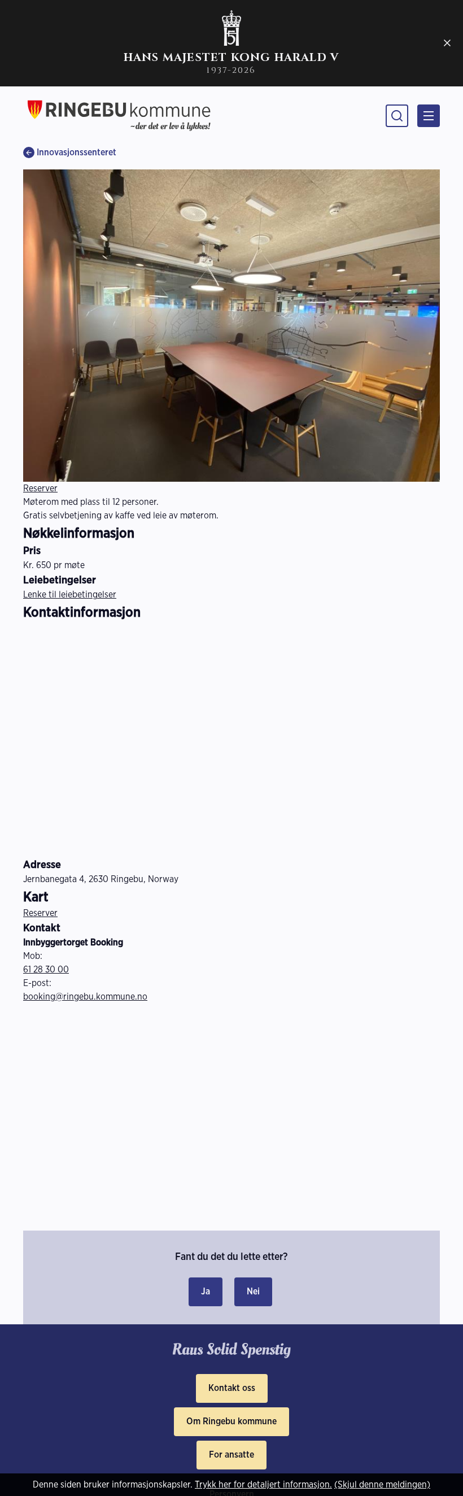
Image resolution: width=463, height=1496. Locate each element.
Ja (205, 1291)
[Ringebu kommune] (119, 116)
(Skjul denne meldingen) (382, 1484)
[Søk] (397, 115)
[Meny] (428, 115)
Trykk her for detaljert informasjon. (263, 1484)
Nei (253, 1291)
